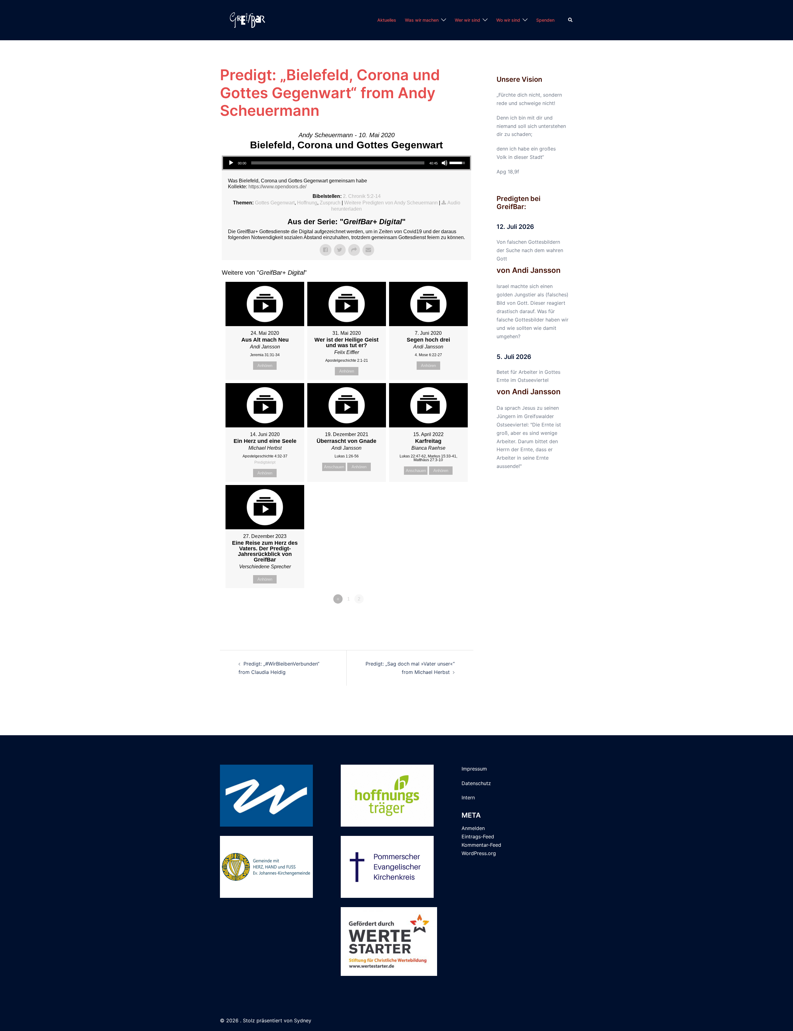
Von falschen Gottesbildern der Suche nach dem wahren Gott (530, 250)
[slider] (337, 162)
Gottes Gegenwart (275, 202)
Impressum (474, 769)
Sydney (302, 1020)
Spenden (545, 20)
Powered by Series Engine (448, 616)
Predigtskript (264, 462)
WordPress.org (479, 853)
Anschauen (334, 467)
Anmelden (473, 828)
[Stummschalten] (444, 163)
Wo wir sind (508, 20)
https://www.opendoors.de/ (277, 186)
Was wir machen (422, 20)
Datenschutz (476, 783)
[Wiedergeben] (231, 163)
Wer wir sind (467, 20)
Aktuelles (386, 20)
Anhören (264, 365)
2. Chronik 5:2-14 (362, 196)
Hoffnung (307, 202)
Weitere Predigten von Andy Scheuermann (391, 202)
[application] (346, 163)
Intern (468, 797)
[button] (570, 20)
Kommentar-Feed (481, 845)
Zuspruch (330, 202)
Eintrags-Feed (478, 836)
